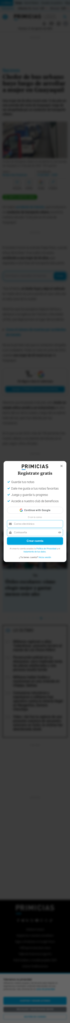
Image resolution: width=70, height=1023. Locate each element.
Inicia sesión (45, 557)
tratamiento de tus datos (35, 552)
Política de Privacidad (46, 548)
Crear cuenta (35, 540)
